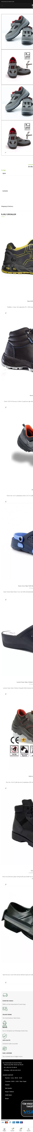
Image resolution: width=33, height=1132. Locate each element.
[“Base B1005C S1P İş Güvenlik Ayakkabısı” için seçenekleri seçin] (6, 313)
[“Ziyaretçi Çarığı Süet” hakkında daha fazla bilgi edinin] (6, 982)
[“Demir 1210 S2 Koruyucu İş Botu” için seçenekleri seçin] (6, 407)
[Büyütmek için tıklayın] (5, 152)
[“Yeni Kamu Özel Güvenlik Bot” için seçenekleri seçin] (6, 884)
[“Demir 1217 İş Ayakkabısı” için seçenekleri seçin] (6, 501)
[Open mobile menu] (2, 6)
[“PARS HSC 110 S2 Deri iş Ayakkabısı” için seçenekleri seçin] (6, 788)
